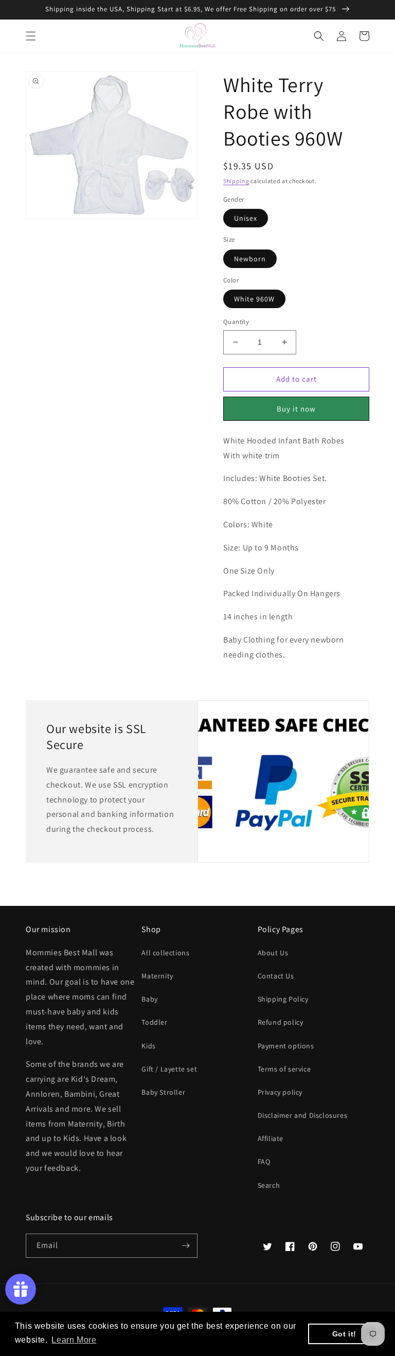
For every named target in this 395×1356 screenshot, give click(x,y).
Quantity (236, 321)
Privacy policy (280, 1092)
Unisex (245, 218)
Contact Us (276, 975)
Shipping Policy (283, 999)
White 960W (254, 299)
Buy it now (296, 409)
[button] (31, 36)
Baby (149, 999)
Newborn (250, 258)
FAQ (264, 1161)
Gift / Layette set (169, 1069)
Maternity (157, 975)
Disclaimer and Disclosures (303, 1115)
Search (269, 1185)
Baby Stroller (163, 1092)
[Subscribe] (185, 1246)
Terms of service (284, 1069)
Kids (148, 1045)
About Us (273, 952)
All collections (165, 952)
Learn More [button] (73, 1339)
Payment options (286, 1045)
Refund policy (280, 1022)
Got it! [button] (344, 1334)
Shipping (236, 181)
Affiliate (270, 1138)
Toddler (154, 1022)
